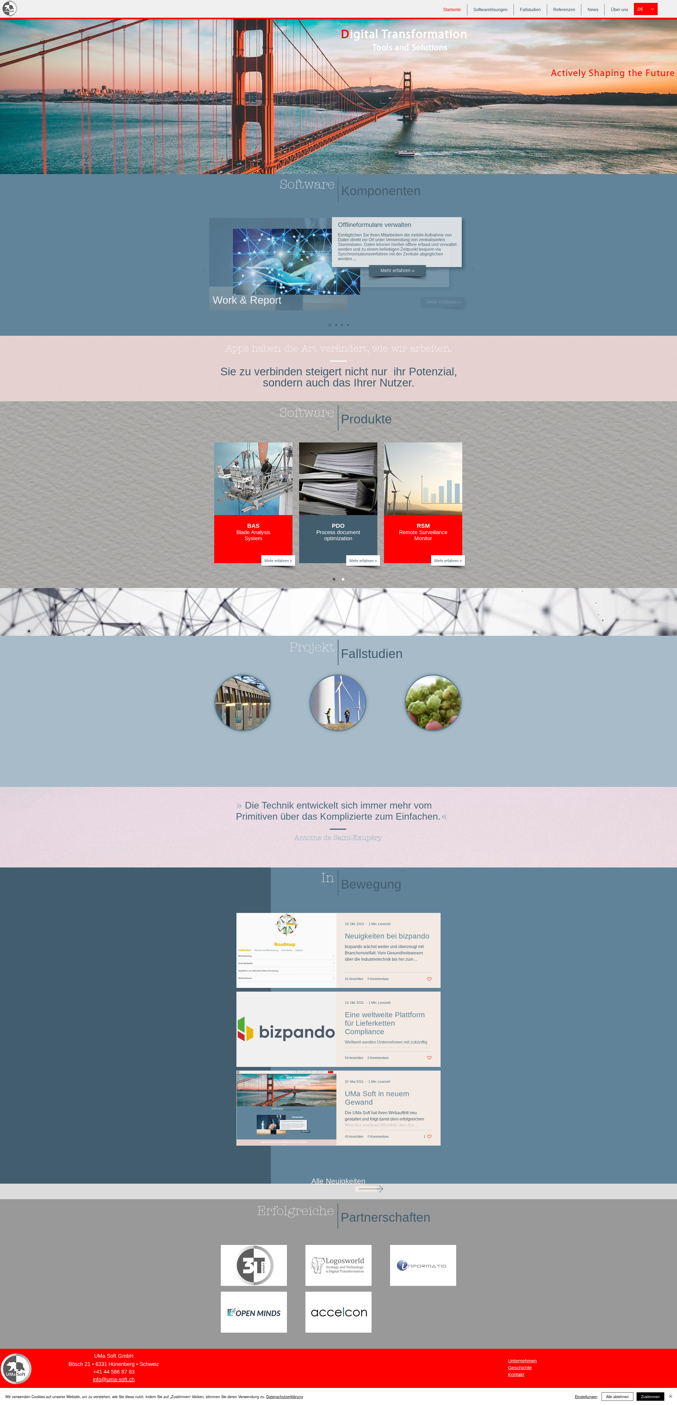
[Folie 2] (343, 579)
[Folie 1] (334, 579)
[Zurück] (204, 269)
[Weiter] (473, 269)
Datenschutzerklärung (284, 1396)
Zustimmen (650, 1396)
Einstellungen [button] (586, 1396)
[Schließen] (670, 1396)
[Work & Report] (348, 325)
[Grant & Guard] (341, 325)
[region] (213, 503)
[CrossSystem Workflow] (335, 325)
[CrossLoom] (329, 325)
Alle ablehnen (617, 1396)
